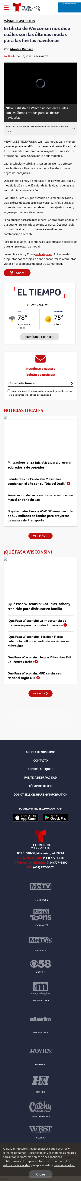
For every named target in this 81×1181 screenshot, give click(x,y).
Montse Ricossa (21, 49)
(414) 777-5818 (53, 858)
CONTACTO (40, 761)
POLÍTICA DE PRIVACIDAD (40, 778)
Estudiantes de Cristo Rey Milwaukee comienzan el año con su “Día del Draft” (37, 481)
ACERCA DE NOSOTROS (40, 752)
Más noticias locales (19, 21)
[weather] (12, 319)
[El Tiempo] (40, 297)
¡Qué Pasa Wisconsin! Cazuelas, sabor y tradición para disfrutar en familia (39, 606)
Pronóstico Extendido (39, 337)
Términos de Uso (16, 394)
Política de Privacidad (40, 394)
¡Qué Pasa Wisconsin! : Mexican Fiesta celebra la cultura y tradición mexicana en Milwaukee (38, 641)
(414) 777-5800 (57, 863)
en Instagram (43, 254)
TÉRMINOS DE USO (40, 786)
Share (19, 273)
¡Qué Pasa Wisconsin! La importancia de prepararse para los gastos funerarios (37, 622)
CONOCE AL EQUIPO (40, 769)
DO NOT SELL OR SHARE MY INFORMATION (40, 795)
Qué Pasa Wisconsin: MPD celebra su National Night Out (34, 675)
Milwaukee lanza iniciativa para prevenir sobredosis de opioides (40, 465)
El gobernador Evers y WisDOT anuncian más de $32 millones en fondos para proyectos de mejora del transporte (40, 516)
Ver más (39, 536)
